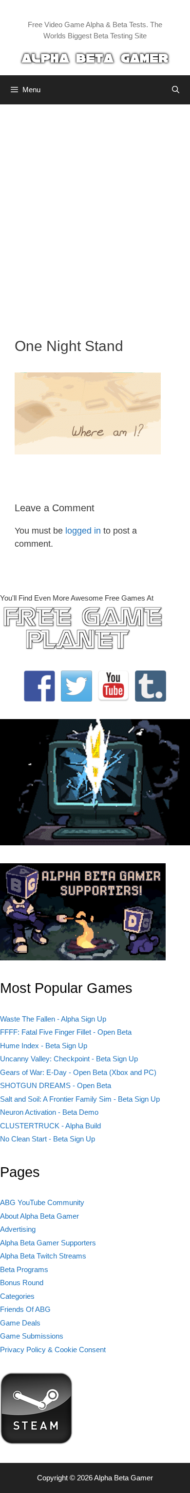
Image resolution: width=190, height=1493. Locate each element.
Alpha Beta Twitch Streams (43, 1256)
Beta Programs (24, 1269)
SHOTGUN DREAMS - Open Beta (55, 1085)
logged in (83, 531)
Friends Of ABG (25, 1309)
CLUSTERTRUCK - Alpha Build (50, 1126)
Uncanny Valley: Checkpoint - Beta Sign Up (69, 1059)
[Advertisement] (95, 213)
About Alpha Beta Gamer (39, 1216)
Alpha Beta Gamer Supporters (48, 1243)
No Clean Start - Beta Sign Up (47, 1139)
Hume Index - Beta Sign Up (43, 1045)
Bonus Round (21, 1282)
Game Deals (20, 1323)
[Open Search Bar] (175, 89)
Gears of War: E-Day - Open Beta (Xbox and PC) (78, 1072)
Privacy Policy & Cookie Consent (53, 1349)
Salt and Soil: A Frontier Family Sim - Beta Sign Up (80, 1099)
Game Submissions (31, 1336)
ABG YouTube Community (42, 1202)
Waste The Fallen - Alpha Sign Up (53, 1019)
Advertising (18, 1229)
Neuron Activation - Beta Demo (49, 1112)
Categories (17, 1296)
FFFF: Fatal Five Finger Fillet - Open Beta (66, 1032)
